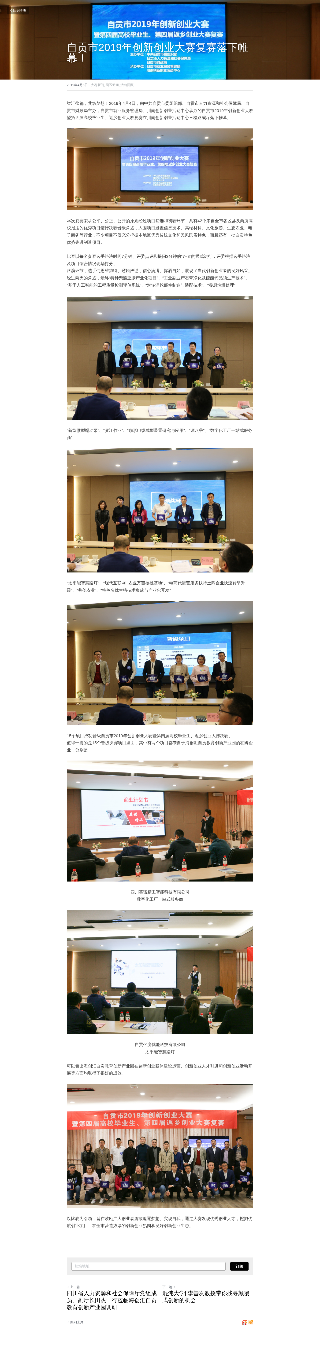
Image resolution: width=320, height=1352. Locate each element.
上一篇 (75, 1287)
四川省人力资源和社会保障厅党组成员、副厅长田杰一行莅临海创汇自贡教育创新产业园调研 (112, 1300)
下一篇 (167, 1287)
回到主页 (19, 10)
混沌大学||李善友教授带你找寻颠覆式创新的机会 (205, 1296)
